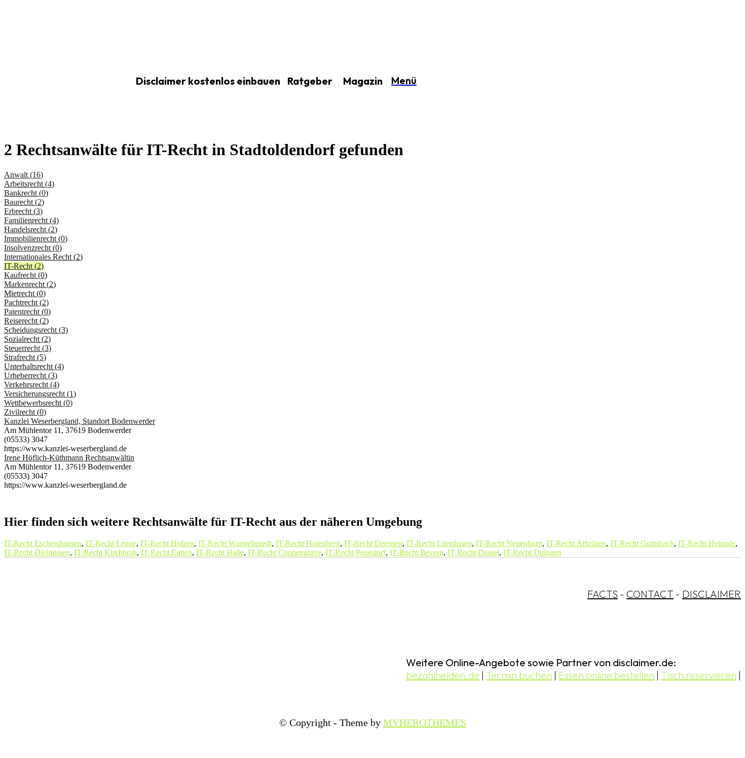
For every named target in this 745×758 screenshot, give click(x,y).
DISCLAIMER (711, 594)
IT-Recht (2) (24, 266)
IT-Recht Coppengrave (284, 552)
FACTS (602, 594)
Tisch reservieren (698, 675)
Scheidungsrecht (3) (36, 330)
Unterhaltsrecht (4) (34, 366)
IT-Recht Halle (220, 552)
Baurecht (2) (24, 202)
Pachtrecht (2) (26, 302)
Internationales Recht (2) (43, 256)
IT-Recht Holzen (167, 543)
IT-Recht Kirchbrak (105, 552)
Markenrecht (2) (30, 284)
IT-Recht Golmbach (642, 543)
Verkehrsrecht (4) (31, 384)
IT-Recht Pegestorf (355, 552)
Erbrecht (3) (23, 211)
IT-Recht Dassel (473, 552)
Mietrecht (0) (25, 293)
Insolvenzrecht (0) (33, 247)
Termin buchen (519, 675)
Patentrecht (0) (27, 311)
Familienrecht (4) (31, 220)
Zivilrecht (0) (25, 412)
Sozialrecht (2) (27, 339)
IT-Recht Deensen (373, 543)
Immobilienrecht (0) (35, 238)
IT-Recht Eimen (166, 552)
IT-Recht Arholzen (576, 543)
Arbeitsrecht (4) (29, 183)
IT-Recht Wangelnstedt (235, 543)
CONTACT (650, 594)
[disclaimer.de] (54, 82)
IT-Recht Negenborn (509, 543)
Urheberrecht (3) (30, 375)
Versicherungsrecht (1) (40, 393)
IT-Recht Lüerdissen (439, 543)
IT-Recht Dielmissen (37, 552)
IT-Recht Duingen (532, 552)
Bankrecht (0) (26, 193)
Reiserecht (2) (26, 320)
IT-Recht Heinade (706, 543)
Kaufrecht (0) (25, 275)
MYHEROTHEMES (424, 722)
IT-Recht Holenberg (308, 543)
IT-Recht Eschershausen (43, 543)
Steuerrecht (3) (27, 348)
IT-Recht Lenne (111, 543)
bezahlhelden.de (442, 675)
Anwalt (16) (23, 174)
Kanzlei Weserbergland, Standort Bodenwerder (79, 421)
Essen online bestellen (606, 675)
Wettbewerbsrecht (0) (38, 403)
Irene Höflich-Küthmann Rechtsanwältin (69, 457)
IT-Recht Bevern (416, 552)
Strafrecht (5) (25, 357)
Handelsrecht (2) (30, 229)
